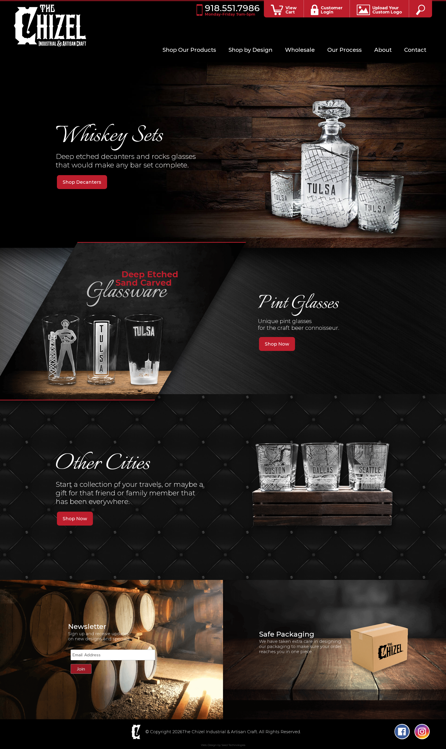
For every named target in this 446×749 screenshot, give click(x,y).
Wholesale (300, 49)
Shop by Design (250, 49)
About (383, 49)
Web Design (209, 745)
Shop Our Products (189, 49)
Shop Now (277, 344)
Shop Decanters (82, 182)
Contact (415, 49)
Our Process (344, 49)
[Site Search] (420, 8)
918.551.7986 (232, 10)
